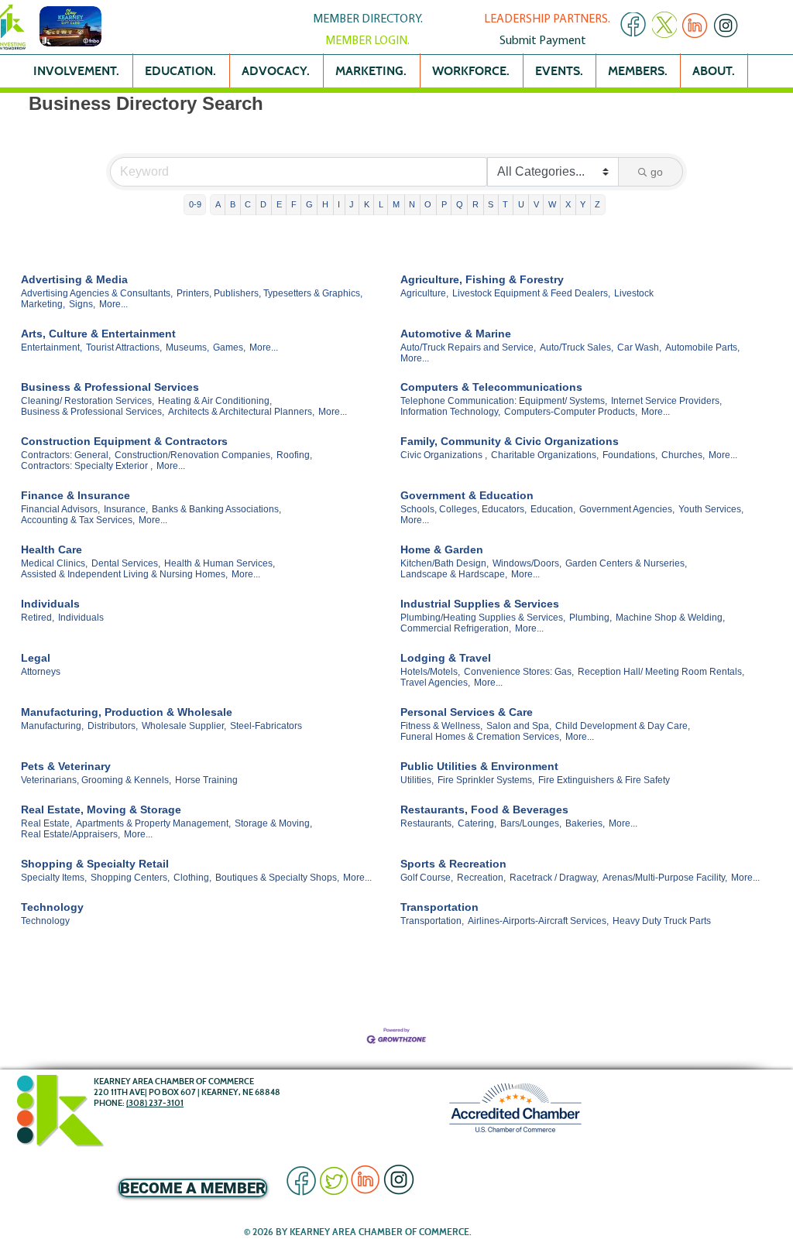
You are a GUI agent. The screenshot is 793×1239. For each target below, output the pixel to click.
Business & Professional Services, (92, 411)
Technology (52, 907)
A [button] (218, 204)
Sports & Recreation (453, 863)
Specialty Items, (54, 877)
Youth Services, (710, 509)
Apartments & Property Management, (153, 823)
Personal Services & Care (466, 712)
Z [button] (597, 204)
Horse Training (206, 780)
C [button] (248, 204)
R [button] (475, 204)
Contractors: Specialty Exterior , (87, 465)
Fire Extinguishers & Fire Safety (604, 780)
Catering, (477, 823)
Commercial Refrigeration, (455, 628)
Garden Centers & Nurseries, (626, 563)
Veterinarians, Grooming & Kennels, (96, 780)
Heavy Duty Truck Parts (662, 921)
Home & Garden (441, 549)
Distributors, (113, 725)
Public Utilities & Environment (479, 766)
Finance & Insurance (75, 495)
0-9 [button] (195, 204)
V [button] (536, 204)
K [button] (366, 204)
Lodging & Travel (445, 658)
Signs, (82, 304)
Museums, (187, 347)
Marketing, (43, 304)
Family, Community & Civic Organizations (509, 441)
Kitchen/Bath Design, (444, 563)
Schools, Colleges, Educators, (463, 509)
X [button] (568, 204)
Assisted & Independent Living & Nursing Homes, (124, 574)
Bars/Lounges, (530, 823)
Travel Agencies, (435, 682)
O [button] (427, 204)
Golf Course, (426, 877)
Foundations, (629, 455)
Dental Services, (125, 563)
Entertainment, (51, 347)
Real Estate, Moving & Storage (101, 809)
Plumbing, (590, 617)
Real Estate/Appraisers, (70, 834)
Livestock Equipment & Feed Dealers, (531, 293)
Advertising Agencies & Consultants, (97, 293)
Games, (229, 347)
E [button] (279, 204)
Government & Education (467, 495)
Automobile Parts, (702, 347)
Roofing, (294, 455)
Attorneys (40, 671)
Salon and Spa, (518, 725)
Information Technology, (450, 411)
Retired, (37, 617)
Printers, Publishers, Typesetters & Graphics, (269, 293)
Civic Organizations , (443, 455)
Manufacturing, (52, 725)
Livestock (634, 293)
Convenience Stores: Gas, (519, 671)
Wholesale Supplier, (184, 725)
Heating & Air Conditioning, (215, 400)
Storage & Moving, (273, 823)
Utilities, (417, 780)
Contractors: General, (66, 455)
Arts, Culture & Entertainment (98, 333)
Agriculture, (424, 293)
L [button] (381, 204)
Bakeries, (585, 823)
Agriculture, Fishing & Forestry (482, 279)
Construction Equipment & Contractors (124, 441)
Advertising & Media (74, 279)
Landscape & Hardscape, (453, 574)
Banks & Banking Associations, (216, 509)
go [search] (657, 172)
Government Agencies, (627, 509)
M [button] (396, 204)
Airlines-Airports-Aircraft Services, (538, 921)
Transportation (439, 907)
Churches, (683, 455)
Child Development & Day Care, (622, 725)
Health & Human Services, (219, 563)
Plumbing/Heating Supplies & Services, (482, 617)
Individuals (50, 603)
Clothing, (192, 877)
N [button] (412, 204)
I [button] (339, 204)
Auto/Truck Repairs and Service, (468, 347)
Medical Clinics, (54, 563)
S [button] (490, 204)
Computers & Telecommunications (491, 387)
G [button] (309, 204)
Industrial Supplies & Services (479, 603)
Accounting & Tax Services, (78, 520)
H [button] (325, 204)
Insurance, (126, 509)
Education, (552, 509)
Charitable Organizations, (545, 455)
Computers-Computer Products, (570, 411)
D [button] (263, 204)
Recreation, (481, 877)
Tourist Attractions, (124, 347)
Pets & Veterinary (66, 766)
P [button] (444, 204)
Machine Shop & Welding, (670, 617)
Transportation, (432, 921)
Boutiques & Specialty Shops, (277, 877)
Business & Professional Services (110, 387)
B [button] (232, 204)
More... (113, 304)
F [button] (294, 204)
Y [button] (582, 204)
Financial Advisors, (60, 509)
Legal (35, 658)
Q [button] (459, 204)
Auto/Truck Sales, (576, 347)
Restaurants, (427, 823)
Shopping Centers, (130, 877)
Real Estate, (46, 823)
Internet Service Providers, (666, 400)
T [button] (505, 204)
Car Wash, (639, 347)
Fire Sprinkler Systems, (486, 780)
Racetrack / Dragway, (554, 877)
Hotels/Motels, (430, 671)
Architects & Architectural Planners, (241, 411)
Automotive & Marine (455, 333)
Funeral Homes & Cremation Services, (480, 736)
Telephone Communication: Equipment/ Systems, (503, 400)
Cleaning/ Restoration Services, (87, 400)
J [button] (351, 204)
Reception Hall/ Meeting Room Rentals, (661, 671)
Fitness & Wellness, (441, 725)
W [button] (552, 204)
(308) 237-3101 (155, 1102)
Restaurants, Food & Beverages (484, 809)
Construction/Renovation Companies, (194, 455)
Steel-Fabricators (266, 725)
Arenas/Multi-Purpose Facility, (664, 877)
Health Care (51, 549)
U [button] (521, 204)
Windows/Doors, (527, 563)
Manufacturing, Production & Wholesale (126, 712)
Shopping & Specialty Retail (95, 863)
